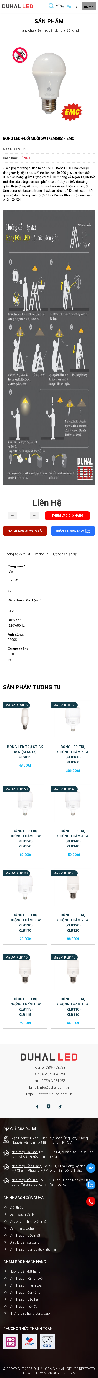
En (77, 6)
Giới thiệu (16, 1207)
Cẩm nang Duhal (22, 1228)
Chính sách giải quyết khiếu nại (33, 1249)
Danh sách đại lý (22, 1214)
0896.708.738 (55, 1068)
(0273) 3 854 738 (52, 1074)
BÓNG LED (72, 30)
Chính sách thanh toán (27, 1285)
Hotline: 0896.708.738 (24, 530)
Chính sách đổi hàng (25, 1292)
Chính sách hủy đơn (24, 1306)
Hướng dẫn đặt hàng (25, 1271)
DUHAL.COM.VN (46, 1369)
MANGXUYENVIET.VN (59, 1373)
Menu (91, 6)
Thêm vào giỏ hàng (67, 516)
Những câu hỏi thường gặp (30, 1313)
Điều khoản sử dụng (25, 1242)
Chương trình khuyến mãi (28, 1221)
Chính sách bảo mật (25, 1235)
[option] (49, 83)
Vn (69, 6)
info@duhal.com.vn (54, 1087)
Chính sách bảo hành (25, 1299)
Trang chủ (26, 30)
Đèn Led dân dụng (50, 30)
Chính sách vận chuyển (27, 1279)
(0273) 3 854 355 (52, 1081)
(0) (63, 6)
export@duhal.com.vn (55, 1094)
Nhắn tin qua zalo (70, 530)
